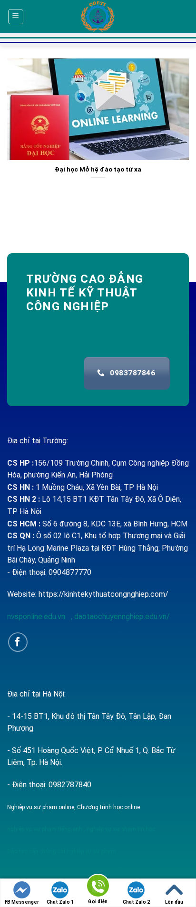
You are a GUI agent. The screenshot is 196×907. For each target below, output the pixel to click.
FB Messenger (22, 902)
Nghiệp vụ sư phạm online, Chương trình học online (73, 807)
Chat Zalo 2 (136, 902)
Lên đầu (174, 902)
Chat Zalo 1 (60, 902)
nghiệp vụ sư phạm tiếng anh (44, 829)
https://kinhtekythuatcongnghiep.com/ (103, 594)
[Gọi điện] (98, 887)
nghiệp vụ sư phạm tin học (120, 829)
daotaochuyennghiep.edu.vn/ (121, 616)
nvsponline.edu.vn (37, 616)
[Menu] (16, 16)
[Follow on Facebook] (18, 642)
